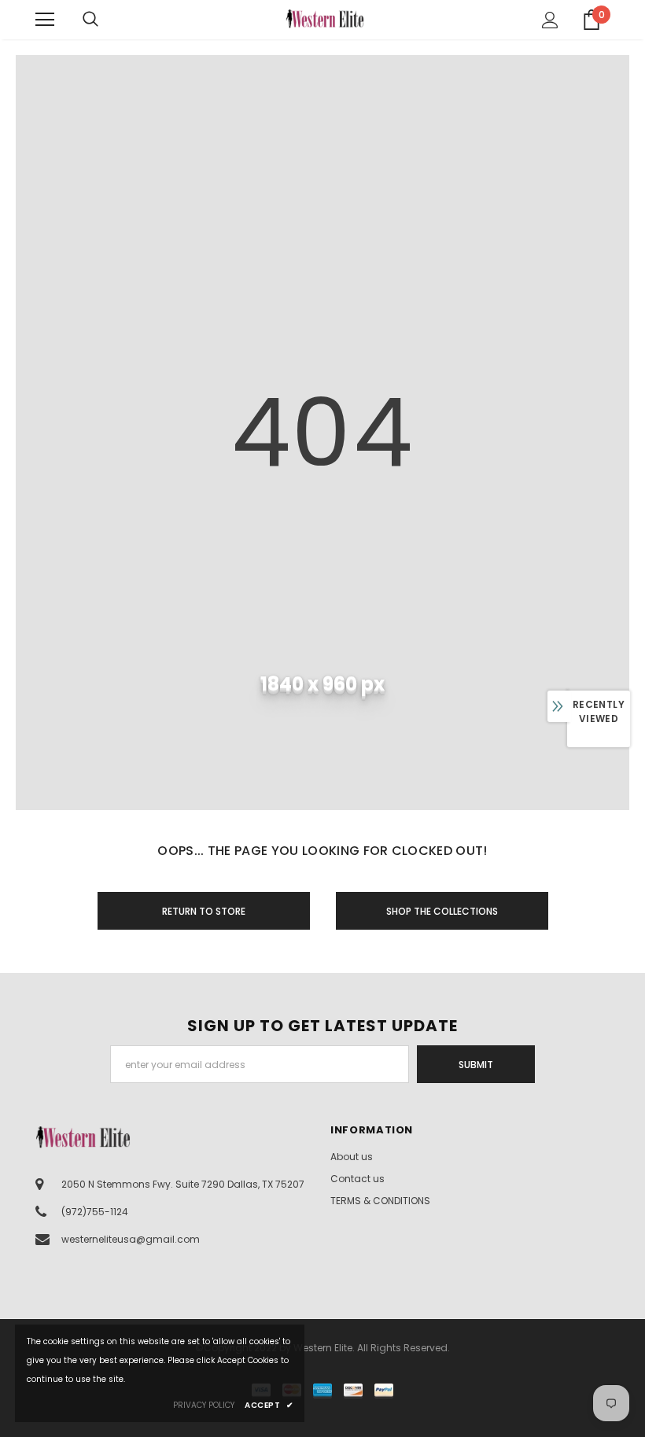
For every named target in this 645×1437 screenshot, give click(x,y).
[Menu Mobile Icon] (44, 19)
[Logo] (325, 18)
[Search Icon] (106, 20)
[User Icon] (550, 20)
